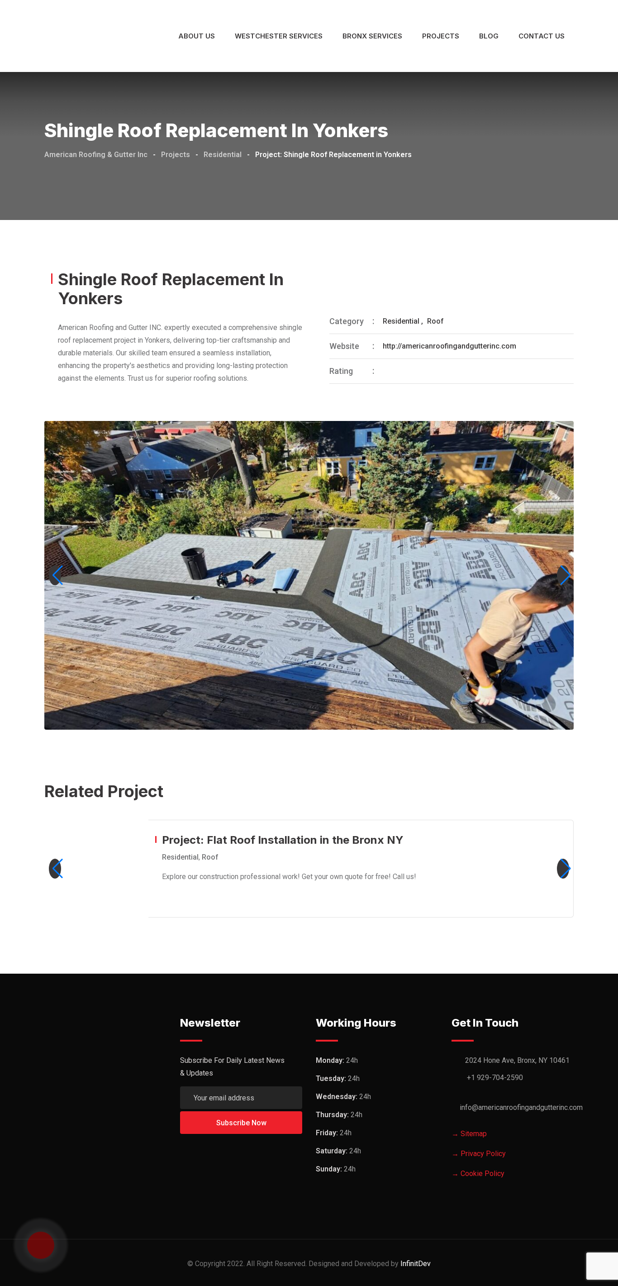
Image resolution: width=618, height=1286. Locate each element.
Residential (401, 321)
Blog (489, 36)
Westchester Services (279, 36)
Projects (440, 36)
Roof (435, 321)
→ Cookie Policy (478, 1173)
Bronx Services (372, 36)
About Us (196, 36)
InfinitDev (415, 1263)
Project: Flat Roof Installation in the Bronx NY (283, 839)
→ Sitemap (469, 1133)
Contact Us (541, 36)
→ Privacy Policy (479, 1153)
